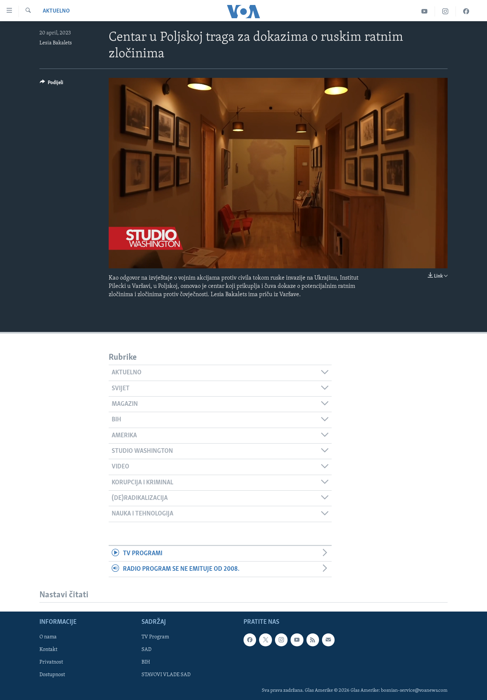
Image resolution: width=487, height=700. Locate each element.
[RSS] (312, 640)
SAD (146, 650)
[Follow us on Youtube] (297, 640)
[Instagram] (445, 11)
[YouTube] (424, 11)
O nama (48, 637)
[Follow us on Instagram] (281, 640)
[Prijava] (328, 640)
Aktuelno (56, 11)
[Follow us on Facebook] (250, 640)
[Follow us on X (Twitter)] (265, 640)
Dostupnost (52, 675)
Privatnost (51, 662)
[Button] (51, 84)
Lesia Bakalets (55, 43)
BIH (145, 662)
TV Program (155, 637)
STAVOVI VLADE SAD (165, 675)
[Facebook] (466, 11)
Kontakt (48, 650)
